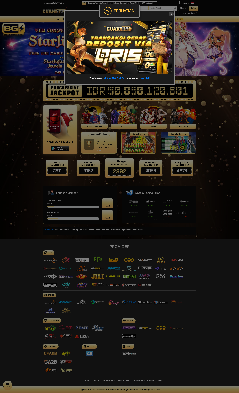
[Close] (171, 14)
